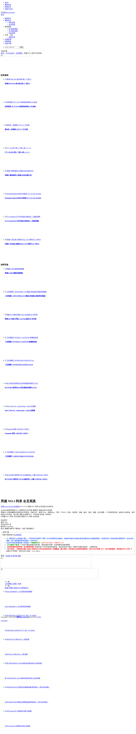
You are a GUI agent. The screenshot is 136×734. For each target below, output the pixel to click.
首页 (2, 14)
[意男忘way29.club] (8, 12)
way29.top (4, 620)
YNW (39, 617)
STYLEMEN (10, 53)
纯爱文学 (8, 7)
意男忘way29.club (7, 506)
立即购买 (18, 535)
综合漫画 (12, 33)
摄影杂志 (8, 4)
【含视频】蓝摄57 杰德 (13, 584)
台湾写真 (14, 556)
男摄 (19, 556)
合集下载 (8, 43)
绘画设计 (8, 18)
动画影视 (8, 39)
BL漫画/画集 (13, 29)
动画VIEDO (9, 9)
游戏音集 (8, 41)
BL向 (6, 2)
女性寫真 (12, 24)
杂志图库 (19, 53)
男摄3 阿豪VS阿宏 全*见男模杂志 (16, 588)
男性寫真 (12, 22)
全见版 (8, 556)
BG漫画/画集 (13, 31)
